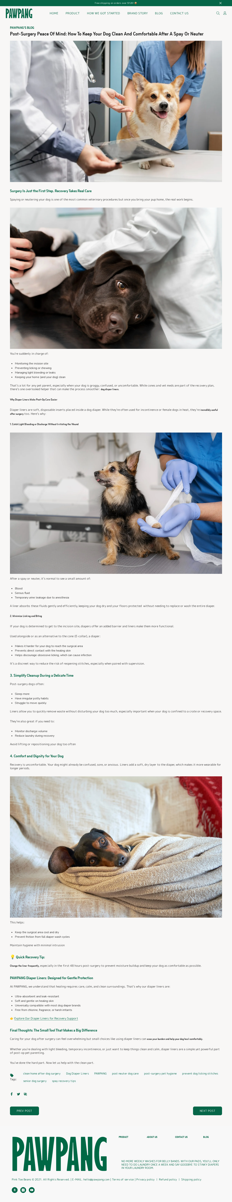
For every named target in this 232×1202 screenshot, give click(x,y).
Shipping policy (191, 1179)
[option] (116, 3)
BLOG (206, 1137)
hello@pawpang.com (96, 1179)
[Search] (218, 13)
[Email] (25, 1094)
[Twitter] (18, 1094)
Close (220, 3)
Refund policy (168, 1179)
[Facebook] (11, 1094)
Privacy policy (145, 1179)
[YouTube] (32, 1190)
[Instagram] (23, 1190)
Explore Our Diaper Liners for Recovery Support (46, 1018)
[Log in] (225, 13)
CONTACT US (181, 1137)
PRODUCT (123, 1137)
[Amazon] (15, 1190)
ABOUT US (152, 1137)
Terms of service (123, 1179)
